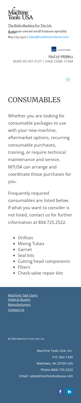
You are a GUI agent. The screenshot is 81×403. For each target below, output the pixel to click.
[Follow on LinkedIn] (69, 391)
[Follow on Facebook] (60, 391)
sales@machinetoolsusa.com (49, 37)
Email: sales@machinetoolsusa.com (46, 376)
